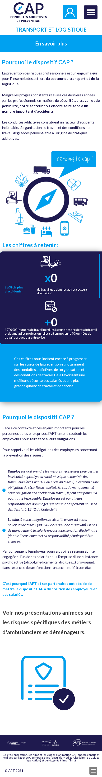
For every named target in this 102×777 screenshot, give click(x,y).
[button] (91, 12)
